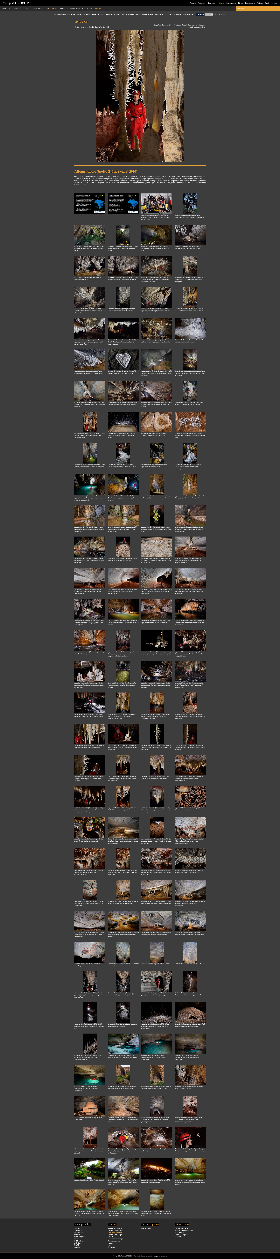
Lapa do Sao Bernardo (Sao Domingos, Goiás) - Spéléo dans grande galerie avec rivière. (156, 622)
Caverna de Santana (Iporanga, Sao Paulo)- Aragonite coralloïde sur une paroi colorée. (88, 372)
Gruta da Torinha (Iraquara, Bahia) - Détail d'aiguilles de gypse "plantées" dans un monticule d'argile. (88, 1057)
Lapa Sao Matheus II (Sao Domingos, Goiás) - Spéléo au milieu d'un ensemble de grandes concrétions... (89, 685)
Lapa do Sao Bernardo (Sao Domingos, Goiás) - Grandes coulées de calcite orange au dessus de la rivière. (190, 623)
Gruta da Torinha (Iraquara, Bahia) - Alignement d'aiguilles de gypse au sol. (188, 994)
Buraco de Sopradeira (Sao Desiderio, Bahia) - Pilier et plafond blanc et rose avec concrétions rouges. (189, 841)
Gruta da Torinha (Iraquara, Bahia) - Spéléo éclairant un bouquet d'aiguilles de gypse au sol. (89, 1026)
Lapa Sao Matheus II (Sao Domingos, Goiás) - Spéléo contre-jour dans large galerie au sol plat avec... (156, 685)
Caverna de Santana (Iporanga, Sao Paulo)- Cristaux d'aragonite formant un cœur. (122, 372)
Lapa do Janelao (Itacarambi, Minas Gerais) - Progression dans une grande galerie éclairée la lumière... (89, 529)
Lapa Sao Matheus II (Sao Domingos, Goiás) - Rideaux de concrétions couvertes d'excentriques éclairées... (89, 810)
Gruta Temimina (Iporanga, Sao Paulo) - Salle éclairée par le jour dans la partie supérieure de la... (89, 248)
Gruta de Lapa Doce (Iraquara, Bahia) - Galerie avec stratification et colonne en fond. (123, 902)
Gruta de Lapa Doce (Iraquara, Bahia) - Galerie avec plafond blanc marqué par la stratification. (190, 903)
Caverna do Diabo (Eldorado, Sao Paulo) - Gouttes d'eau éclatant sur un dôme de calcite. (121, 435)
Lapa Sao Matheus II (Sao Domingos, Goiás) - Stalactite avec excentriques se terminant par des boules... (156, 747)
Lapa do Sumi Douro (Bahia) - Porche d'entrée (89, 1180)
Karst (110, 1245)
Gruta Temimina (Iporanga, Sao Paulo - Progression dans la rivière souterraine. (188, 247)
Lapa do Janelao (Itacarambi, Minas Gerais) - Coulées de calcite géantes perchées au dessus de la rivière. (89, 560)
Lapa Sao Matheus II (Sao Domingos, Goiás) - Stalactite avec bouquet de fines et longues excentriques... (156, 810)
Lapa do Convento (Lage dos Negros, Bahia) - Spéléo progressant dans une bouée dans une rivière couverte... (123, 1213)
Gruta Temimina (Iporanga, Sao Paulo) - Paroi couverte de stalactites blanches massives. (123, 278)
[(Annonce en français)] (89, 203)
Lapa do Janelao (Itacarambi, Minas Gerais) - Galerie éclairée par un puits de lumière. (156, 497)
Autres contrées (114, 1241)
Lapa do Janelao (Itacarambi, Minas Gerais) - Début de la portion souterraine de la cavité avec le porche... (189, 529)
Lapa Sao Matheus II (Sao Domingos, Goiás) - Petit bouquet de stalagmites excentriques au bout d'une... (123, 747)
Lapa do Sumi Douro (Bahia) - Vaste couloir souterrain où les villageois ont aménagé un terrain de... (122, 1182)
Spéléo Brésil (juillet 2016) (99, 27)
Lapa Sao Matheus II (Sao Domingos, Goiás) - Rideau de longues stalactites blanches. (156, 778)
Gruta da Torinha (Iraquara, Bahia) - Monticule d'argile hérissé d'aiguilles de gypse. (190, 1025)
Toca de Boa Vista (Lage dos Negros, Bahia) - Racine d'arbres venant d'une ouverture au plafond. (88, 1151)
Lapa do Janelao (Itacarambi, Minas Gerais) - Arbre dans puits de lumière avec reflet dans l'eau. (156, 529)
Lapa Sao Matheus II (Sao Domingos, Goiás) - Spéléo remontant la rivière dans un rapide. (89, 715)
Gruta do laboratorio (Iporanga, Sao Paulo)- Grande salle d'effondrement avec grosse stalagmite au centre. (88, 311)
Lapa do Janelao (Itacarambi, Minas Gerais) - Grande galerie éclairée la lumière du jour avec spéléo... (122, 529)
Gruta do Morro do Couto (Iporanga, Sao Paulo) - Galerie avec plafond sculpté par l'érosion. (123, 403)
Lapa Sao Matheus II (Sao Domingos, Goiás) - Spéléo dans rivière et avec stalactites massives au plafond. (122, 716)
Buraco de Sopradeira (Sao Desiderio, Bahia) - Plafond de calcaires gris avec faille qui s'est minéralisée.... (89, 903)
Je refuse (209, 14)
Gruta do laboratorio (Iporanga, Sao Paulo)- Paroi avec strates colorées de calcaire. (122, 310)
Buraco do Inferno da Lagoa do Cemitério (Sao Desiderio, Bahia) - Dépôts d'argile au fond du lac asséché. (156, 841)
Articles (260, 3)
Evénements (146, 1228)
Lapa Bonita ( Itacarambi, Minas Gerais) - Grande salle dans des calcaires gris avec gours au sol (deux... (188, 560)
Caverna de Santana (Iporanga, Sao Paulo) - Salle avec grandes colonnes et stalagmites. (155, 341)
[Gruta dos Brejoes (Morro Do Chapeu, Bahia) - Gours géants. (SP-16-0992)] (89, 1106)
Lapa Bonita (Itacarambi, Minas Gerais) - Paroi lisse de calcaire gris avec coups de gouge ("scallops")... (156, 591)
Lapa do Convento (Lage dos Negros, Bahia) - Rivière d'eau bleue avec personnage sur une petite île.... (89, 1213)
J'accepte (200, 14)
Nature (110, 1243)
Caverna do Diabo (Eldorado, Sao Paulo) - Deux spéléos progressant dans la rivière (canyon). (89, 466)
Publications (250, 3)
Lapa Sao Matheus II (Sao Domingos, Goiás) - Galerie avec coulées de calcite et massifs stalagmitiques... (189, 654)
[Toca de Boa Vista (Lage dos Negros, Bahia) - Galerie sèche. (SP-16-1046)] (156, 1137)
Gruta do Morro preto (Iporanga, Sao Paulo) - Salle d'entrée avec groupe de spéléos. (189, 403)
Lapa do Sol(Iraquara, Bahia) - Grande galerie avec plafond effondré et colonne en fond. (156, 934)
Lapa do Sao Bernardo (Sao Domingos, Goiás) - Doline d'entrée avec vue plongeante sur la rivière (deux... (89, 623)
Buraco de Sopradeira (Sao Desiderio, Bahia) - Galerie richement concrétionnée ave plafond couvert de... (156, 872)
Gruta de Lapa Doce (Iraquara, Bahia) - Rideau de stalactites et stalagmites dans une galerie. (156, 902)
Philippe (16, 3)
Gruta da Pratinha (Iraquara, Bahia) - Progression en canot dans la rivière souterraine (153, 1057)
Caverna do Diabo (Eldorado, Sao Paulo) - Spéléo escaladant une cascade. (154, 466)
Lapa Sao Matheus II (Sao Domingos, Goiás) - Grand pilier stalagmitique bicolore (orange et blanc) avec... (190, 716)
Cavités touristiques (115, 1235)
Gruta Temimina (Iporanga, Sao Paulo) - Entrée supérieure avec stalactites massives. (189, 216)
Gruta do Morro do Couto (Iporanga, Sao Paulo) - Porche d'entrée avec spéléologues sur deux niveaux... (156, 373)
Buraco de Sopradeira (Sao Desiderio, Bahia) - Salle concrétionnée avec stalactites (189, 871)
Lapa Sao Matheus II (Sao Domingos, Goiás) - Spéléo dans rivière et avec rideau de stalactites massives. (156, 716)
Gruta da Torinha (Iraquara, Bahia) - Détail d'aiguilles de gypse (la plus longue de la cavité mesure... (155, 1026)
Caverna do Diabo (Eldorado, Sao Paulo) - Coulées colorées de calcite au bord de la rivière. (121, 498)
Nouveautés (211, 3)
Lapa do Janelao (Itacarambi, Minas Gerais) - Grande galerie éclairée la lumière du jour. (189, 497)
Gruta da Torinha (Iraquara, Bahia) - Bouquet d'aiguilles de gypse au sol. (122, 1025)
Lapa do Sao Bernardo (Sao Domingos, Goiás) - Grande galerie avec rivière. (89, 653)
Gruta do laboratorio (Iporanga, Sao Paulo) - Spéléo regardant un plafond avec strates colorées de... (155, 311)
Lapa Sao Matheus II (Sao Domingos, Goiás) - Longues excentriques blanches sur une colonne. (89, 779)
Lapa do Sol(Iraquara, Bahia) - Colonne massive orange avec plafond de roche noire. (190, 934)
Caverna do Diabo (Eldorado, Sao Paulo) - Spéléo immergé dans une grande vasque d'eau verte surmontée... (88, 498)
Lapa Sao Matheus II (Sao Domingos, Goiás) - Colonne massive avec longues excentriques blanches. (189, 747)
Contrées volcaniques (116, 1239)
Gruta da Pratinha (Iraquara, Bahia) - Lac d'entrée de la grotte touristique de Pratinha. (122, 1056)
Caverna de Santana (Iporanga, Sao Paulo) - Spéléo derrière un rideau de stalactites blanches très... (122, 342)
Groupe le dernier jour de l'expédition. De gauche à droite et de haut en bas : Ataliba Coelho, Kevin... (155, 217)
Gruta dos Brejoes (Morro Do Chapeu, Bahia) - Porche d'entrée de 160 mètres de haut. (122, 1087)
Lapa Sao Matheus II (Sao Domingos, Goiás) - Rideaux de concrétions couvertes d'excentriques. (189, 779)
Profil (267, 3)
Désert (110, 1237)
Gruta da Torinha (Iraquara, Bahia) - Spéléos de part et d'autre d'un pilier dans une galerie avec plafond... (89, 995)
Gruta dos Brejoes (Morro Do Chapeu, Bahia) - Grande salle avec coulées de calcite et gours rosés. (122, 1120)
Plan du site (179, 1233)
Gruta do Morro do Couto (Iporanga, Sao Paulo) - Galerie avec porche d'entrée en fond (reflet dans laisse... (190, 373)
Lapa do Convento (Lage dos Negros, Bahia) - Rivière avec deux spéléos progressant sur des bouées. (190, 1182)
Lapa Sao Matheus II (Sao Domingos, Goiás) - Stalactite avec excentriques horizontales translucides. (122, 810)
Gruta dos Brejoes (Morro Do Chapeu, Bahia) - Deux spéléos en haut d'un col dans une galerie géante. (156, 1120)
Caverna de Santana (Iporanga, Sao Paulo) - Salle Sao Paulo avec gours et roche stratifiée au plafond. (189, 311)
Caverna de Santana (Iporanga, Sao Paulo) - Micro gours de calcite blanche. (189, 341)
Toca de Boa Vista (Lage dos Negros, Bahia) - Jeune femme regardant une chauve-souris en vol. (189, 1151)
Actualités (201, 3)
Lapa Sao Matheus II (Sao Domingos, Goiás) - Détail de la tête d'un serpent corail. (89, 840)
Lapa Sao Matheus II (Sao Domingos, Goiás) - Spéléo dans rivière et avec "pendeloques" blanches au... (189, 685)
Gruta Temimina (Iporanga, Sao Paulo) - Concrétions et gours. (87, 278)
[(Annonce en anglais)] (123, 203)
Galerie (221, 3)
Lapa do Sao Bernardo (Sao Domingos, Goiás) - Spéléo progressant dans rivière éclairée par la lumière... (123, 623)
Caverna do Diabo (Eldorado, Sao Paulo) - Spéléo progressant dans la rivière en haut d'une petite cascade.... (122, 467)
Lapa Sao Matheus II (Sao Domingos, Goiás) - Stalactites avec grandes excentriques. (89, 746)
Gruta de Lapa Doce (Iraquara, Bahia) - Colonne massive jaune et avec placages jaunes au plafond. (123, 935)
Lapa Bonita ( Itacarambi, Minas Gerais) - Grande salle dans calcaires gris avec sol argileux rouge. (87, 591)
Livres (240, 3)
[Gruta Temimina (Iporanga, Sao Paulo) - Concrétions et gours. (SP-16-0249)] (89, 266)
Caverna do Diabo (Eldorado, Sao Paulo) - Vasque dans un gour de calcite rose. (154, 434)
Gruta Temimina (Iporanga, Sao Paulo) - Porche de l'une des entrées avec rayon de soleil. (155, 248)
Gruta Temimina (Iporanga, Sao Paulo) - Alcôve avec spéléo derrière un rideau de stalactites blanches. (154, 279)
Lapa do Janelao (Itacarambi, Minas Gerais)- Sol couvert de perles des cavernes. (122, 559)
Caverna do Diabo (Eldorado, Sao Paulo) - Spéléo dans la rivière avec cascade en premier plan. (188, 467)
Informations (220, 14)
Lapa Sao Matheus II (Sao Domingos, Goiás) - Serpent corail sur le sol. (189, 809)
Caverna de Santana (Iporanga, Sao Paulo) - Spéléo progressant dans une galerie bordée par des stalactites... (88, 342)
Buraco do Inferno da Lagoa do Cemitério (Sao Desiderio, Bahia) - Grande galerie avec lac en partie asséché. (123, 841)
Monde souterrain (115, 1228)
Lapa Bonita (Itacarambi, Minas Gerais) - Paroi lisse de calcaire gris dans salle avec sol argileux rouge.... (123, 591)
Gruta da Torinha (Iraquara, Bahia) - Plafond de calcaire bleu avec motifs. (123, 965)
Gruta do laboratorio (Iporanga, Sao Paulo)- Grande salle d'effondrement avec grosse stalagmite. (189, 279)
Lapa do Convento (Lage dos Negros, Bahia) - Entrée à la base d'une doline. (156, 1181)
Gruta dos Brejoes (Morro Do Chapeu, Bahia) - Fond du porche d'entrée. (189, 1087)
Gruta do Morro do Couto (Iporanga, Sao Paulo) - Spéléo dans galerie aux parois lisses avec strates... (156, 404)
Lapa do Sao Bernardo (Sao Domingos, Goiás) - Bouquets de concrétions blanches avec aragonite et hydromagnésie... (123, 654)
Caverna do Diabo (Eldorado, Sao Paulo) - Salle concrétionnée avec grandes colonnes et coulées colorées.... (89, 435)
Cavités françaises (115, 1230)
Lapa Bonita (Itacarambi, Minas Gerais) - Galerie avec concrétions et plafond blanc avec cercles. (189, 591)
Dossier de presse (181, 1228)
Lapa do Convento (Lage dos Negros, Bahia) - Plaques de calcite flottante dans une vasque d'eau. (156, 1213)
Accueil (193, 3)
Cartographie (231, 3)
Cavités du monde (82, 27)
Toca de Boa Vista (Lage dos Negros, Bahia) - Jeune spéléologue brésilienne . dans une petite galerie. (122, 1151)
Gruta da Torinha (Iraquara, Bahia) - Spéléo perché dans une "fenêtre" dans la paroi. (155, 994)
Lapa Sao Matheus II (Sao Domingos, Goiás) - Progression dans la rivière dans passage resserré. (122, 685)
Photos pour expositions (184, 1230)
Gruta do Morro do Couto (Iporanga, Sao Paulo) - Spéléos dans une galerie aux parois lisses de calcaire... (89, 404)
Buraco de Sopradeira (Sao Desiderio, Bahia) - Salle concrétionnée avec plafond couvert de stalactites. (123, 872)
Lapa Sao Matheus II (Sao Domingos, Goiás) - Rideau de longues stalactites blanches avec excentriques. (122, 779)
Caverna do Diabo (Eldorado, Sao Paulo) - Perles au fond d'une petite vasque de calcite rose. (190, 435)
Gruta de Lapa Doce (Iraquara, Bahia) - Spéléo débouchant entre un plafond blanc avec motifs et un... (89, 935)
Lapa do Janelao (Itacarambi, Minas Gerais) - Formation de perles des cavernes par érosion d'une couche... (156, 560)
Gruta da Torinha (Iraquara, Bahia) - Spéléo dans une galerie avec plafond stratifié (122, 994)
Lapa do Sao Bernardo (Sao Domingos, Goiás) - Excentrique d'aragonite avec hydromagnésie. (156, 653)
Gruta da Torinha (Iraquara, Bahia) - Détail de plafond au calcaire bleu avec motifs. (189, 965)
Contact (274, 3)
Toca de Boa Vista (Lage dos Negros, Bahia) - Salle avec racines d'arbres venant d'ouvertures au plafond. (189, 1120)
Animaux (111, 1247)
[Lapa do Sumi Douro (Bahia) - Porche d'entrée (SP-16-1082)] (89, 1168)
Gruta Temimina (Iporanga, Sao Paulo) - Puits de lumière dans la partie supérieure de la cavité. (123, 248)
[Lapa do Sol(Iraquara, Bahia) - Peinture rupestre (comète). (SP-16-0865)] (89, 952)
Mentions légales (181, 1235)
